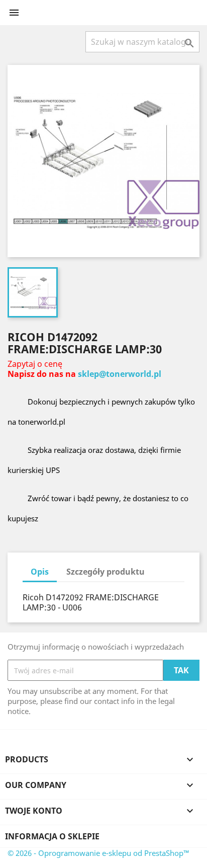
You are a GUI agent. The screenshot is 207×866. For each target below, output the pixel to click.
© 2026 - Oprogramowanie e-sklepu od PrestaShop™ (98, 853)
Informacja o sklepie (52, 836)
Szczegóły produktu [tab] (105, 571)
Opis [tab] (40, 571)
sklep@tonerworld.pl (119, 373)
